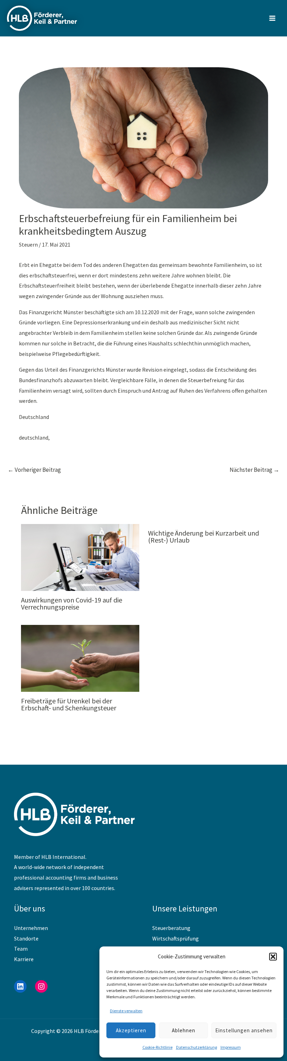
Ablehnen (183, 1030)
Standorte (26, 938)
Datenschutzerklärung (196, 1047)
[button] (273, 956)
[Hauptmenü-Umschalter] (272, 18)
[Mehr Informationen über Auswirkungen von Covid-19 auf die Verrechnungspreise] (80, 556)
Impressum (230, 1047)
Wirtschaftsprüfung (175, 938)
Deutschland (34, 416)
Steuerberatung (171, 927)
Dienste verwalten (126, 1010)
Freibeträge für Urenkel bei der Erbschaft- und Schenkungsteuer (68, 704)
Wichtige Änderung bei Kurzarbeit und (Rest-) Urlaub (203, 536)
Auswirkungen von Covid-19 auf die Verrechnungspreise (71, 603)
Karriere (24, 959)
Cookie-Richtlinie (157, 1047)
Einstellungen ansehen (244, 1030)
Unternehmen (31, 927)
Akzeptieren (131, 1030)
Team (21, 948)
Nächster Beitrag (254, 470)
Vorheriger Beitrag (34, 470)
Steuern (28, 244)
